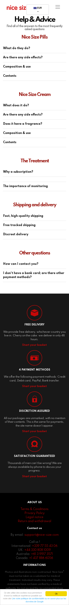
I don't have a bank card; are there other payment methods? (33, 275)
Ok (56, 593)
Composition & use (17, 66)
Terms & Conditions (34, 509)
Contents (9, 76)
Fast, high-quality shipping (23, 216)
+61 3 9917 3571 (42, 554)
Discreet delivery (15, 234)
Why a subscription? (18, 171)
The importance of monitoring (25, 186)
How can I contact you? (20, 264)
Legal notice (34, 517)
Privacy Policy (35, 513)
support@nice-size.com (42, 534)
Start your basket (34, 345)
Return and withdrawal (34, 521)
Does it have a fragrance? (22, 123)
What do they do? (16, 48)
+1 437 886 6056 (41, 558)
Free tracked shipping (19, 225)
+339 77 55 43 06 (45, 546)
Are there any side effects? (23, 57)
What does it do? (16, 105)
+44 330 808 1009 (37, 550)
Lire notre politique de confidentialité (28, 598)
